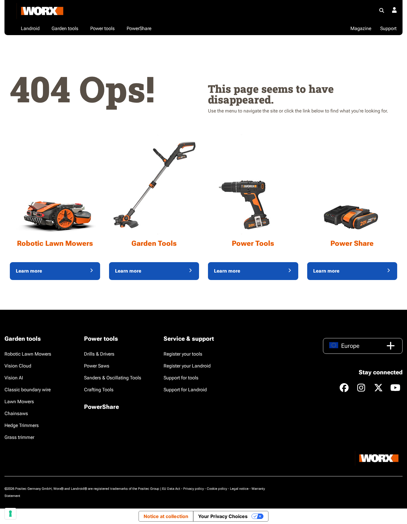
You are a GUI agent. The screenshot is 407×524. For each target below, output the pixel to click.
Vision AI (13, 378)
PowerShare (101, 406)
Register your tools (183, 354)
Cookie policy (217, 489)
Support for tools (181, 378)
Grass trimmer (19, 437)
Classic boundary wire (27, 389)
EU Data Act (171, 489)
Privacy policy (193, 489)
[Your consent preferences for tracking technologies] (10, 513)
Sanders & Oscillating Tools (112, 378)
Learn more (29, 271)
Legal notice (239, 489)
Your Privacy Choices (223, 516)
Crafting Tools (99, 389)
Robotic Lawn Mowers (27, 354)
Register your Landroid (187, 366)
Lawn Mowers (19, 401)
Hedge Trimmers (21, 425)
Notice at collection (166, 516)
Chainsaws (16, 413)
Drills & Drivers (99, 354)
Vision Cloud (17, 366)
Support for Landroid (185, 389)
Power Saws (96, 366)
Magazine (360, 28)
